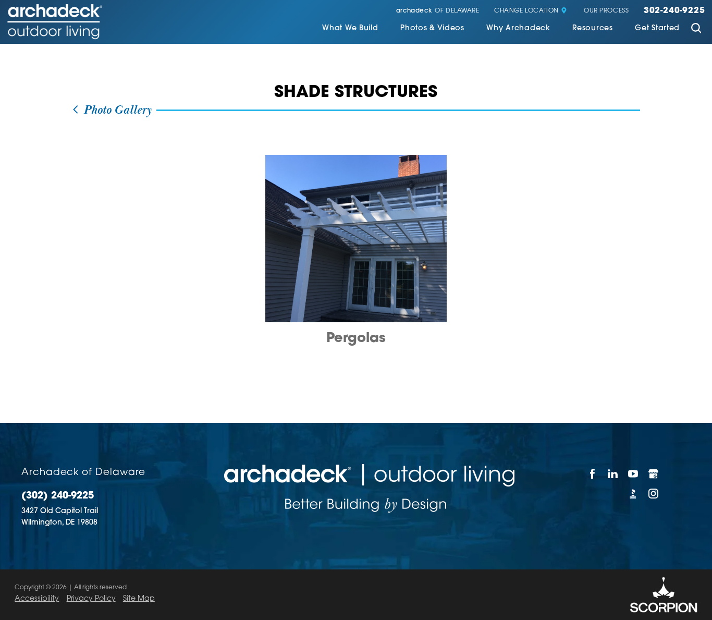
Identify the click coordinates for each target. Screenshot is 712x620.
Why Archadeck (518, 28)
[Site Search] (696, 29)
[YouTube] (633, 474)
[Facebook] (592, 474)
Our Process (606, 11)
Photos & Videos (432, 28)
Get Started (657, 28)
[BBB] (633, 494)
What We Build (350, 28)
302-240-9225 (674, 11)
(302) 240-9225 (57, 496)
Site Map (139, 599)
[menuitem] (350, 29)
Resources (592, 28)
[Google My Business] (654, 474)
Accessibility (37, 599)
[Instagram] (654, 494)
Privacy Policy (91, 599)
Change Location (526, 11)
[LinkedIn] (613, 474)
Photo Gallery (115, 110)
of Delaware (438, 11)
